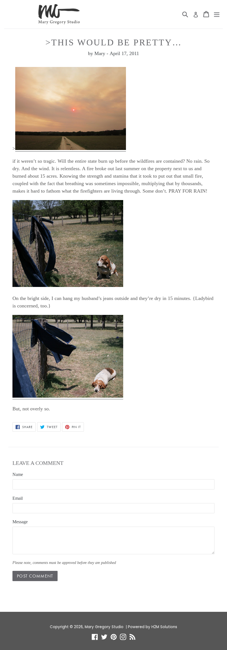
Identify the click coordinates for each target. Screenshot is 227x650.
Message (20, 521)
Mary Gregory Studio (104, 627)
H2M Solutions (164, 627)
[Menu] (216, 14)
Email (17, 498)
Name (17, 474)
